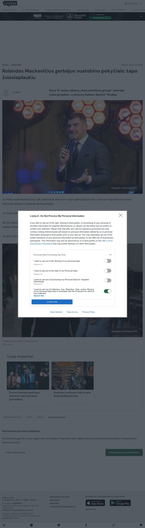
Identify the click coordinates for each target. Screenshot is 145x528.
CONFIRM (52, 302)
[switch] (107, 261)
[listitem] (72, 254)
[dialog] (72, 264)
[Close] (121, 216)
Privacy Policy (88, 312)
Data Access (72, 312)
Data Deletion (56, 312)
